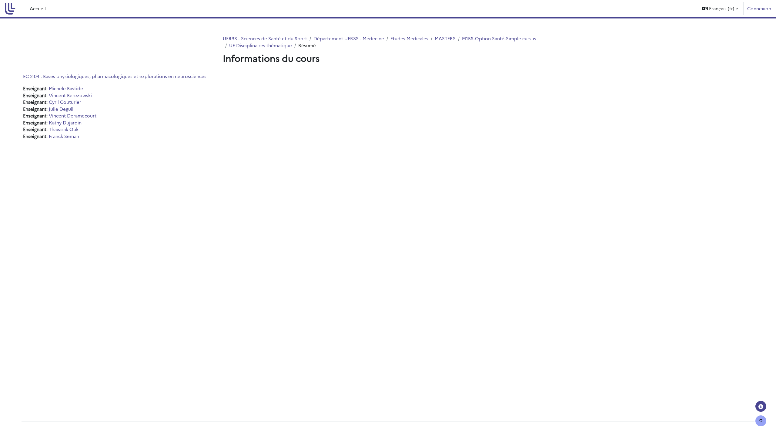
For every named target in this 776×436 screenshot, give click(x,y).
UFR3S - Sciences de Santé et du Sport (265, 38)
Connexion (759, 8)
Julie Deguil (61, 109)
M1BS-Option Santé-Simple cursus (499, 38)
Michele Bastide (66, 88)
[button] (720, 8)
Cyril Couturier (65, 102)
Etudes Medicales (409, 38)
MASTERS (445, 38)
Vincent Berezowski (70, 95)
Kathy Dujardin (65, 122)
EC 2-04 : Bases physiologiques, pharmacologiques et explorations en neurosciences (114, 76)
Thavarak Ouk (64, 129)
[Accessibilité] (760, 406)
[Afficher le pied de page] (760, 420)
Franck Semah (64, 136)
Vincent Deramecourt (72, 115)
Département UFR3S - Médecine (348, 38)
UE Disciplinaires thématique (260, 45)
